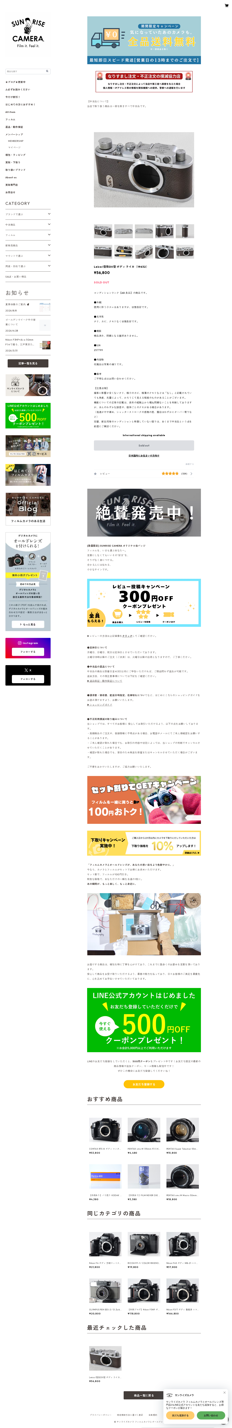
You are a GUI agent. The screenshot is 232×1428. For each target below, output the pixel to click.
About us (10, 177)
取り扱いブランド (15, 169)
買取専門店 (11, 184)
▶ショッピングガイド (99, 704)
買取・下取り (13, 162)
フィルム (10, 119)
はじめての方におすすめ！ (20, 104)
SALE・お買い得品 (15, 276)
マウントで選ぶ (14, 255)
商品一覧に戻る (144, 1395)
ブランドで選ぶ (14, 214)
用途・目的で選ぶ (15, 266)
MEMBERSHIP (16, 141)
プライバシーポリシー (101, 1415)
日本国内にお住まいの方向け (144, 455)
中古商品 (10, 224)
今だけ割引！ (13, 97)
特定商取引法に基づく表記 (130, 1415)
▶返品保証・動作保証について (104, 680)
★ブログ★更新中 (15, 82)
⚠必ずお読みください (17, 89)
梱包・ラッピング (15, 154)
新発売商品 (11, 245)
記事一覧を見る (28, 363)
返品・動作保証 (14, 127)
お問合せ (10, 192)
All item (10, 112)
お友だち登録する (144, 1084)
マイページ (14, 147)
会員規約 (153, 1415)
